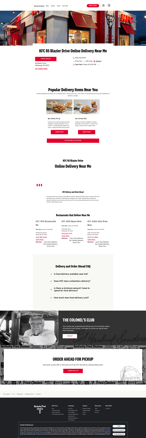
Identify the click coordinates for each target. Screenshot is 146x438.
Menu (53, 408)
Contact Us (97, 410)
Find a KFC (108, 408)
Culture (84, 412)
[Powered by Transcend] (22, 435)
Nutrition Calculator (73, 140)
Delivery (99, 61)
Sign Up (69, 336)
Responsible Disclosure (73, 418)
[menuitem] (47, 6)
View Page (40, 240)
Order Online (46, 59)
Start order (93, 5)
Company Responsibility (73, 414)
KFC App (97, 412)
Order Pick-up (73, 371)
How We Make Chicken (72, 410)
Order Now (59, 132)
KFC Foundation (71, 412)
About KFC (70, 408)
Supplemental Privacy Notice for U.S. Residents (38, 431)
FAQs (96, 408)
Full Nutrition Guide (56, 410)
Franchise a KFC (71, 416)
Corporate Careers (86, 410)
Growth (84, 414)
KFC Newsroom (71, 420)
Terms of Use (101, 433)
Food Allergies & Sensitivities (58, 414)
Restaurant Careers (86, 408)
